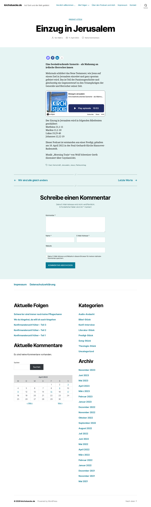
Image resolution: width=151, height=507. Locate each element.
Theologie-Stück (87, 346)
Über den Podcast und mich (103, 5)
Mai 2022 (83, 444)
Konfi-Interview (87, 325)
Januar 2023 (85, 401)
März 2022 (84, 454)
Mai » (60, 403)
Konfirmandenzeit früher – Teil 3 (30, 325)
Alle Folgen (82, 5)
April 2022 (84, 449)
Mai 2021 (83, 481)
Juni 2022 (84, 439)
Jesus (72, 165)
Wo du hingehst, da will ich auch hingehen (35, 319)
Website (49, 246)
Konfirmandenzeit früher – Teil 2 (30, 330)
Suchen (16, 362)
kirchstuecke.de (13, 5)
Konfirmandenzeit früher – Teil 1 (30, 335)
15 (51, 392)
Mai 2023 (83, 380)
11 (18, 392)
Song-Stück (85, 340)
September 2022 (87, 423)
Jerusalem (66, 165)
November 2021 (87, 476)
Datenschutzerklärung (42, 284)
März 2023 (84, 391)
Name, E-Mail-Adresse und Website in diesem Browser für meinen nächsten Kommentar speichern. (74, 257)
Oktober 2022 (86, 417)
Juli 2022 (83, 433)
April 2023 (84, 386)
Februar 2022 (85, 460)
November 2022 (87, 412)
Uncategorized (86, 351)
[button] (48, 58)
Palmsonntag (81, 165)
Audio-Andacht (87, 314)
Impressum (122, 5)
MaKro (60, 38)
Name (48, 236)
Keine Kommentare (92, 38)
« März (29, 403)
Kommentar (51, 215)
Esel (50, 165)
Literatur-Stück (87, 330)
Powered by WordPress (47, 501)
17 (68, 392)
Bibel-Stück (85, 319)
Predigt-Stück (75, 19)
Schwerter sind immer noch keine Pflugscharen (38, 314)
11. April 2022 (74, 38)
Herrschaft (57, 165)
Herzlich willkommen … (65, 5)
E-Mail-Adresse (83, 236)
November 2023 (87, 370)
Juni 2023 (84, 375)
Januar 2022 (85, 465)
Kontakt (133, 5)
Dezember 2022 (87, 407)
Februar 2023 (86, 396)
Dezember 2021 (87, 470)
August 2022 (85, 428)
